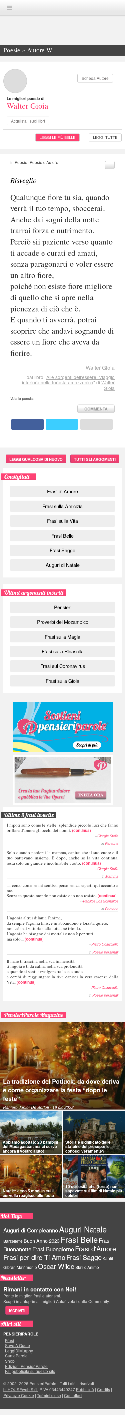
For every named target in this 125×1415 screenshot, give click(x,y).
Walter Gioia (27, 105)
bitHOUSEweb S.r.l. (20, 1389)
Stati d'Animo (87, 1267)
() (62, 827)
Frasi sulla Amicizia (62, 506)
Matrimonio (27, 1267)
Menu (9, 7)
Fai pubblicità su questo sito (30, 1371)
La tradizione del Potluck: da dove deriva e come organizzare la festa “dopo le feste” (61, 1090)
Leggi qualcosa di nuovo (36, 459)
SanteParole (16, 1355)
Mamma (111, 876)
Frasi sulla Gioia (62, 680)
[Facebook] (27, 424)
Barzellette (13, 1241)
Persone (111, 843)
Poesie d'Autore (44, 162)
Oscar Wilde (56, 1266)
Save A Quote (17, 1345)
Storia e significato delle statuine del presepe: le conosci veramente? (88, 1146)
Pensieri (62, 607)
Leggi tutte (105, 137)
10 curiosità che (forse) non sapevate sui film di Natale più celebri (93, 1190)
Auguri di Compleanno (30, 1230)
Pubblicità (85, 1389)
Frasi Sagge (62, 550)
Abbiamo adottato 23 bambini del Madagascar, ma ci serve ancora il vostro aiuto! (30, 1146)
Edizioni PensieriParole (26, 1366)
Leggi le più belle (57, 137)
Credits (103, 1389)
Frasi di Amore (62, 491)
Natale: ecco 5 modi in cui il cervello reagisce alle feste (28, 1193)
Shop (10, 1361)
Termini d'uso (49, 1395)
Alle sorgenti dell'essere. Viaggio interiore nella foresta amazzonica (68, 380)
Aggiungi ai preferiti (110, 165)
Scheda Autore (95, 78)
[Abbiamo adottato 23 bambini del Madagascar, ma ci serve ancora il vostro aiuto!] (31, 1132)
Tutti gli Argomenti (95, 459)
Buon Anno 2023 (42, 1240)
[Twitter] (62, 424)
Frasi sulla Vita (62, 520)
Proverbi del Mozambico (62, 621)
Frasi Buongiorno (53, 1249)
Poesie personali (105, 952)
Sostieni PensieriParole (63, 727)
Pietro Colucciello (104, 944)
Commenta (96, 409)
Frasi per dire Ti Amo (34, 1257)
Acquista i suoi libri (28, 121)
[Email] (96, 424)
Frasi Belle (62, 535)
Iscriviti (17, 1310)
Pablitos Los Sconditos (100, 900)
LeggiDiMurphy (19, 1350)
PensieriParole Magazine (33, 1015)
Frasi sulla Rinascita (63, 651)
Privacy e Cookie (18, 1395)
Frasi (9, 1340)
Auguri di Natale (63, 564)
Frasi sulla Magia (62, 636)
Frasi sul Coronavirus (62, 665)
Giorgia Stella (107, 835)
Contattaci (73, 1395)
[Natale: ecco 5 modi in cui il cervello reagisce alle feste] (31, 1176)
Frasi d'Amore (95, 1248)
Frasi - (63, 7)
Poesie (21, 162)
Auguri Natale (83, 1229)
